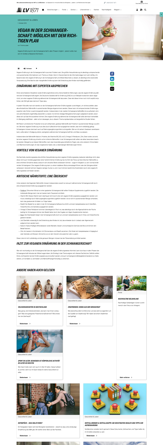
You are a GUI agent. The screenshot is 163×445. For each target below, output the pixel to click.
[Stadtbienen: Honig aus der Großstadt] (90, 277)
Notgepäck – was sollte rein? (30, 423)
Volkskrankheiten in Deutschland (32, 307)
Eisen (22, 215)
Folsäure (23, 190)
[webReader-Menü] (18, 68)
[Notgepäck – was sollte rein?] (48, 385)
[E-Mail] (112, 88)
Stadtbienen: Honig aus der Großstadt (84, 307)
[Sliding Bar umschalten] (141, 10)
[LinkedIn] (112, 78)
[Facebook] (112, 73)
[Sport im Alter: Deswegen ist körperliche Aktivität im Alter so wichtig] (40, 331)
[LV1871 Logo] (27, 8)
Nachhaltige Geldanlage (128, 299)
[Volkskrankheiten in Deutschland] (40, 277)
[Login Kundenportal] (137, 10)
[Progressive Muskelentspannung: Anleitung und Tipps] (48, 443)
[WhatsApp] (112, 83)
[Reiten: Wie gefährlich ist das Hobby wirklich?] (114, 443)
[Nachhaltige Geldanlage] (131, 277)
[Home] (43, 10)
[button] (27, 68)
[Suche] (145, 10)
